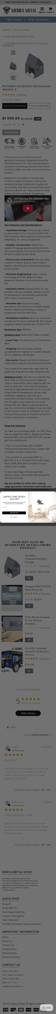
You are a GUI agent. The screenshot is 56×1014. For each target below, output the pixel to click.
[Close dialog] (54, 493)
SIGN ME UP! (14, 512)
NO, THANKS (14, 517)
